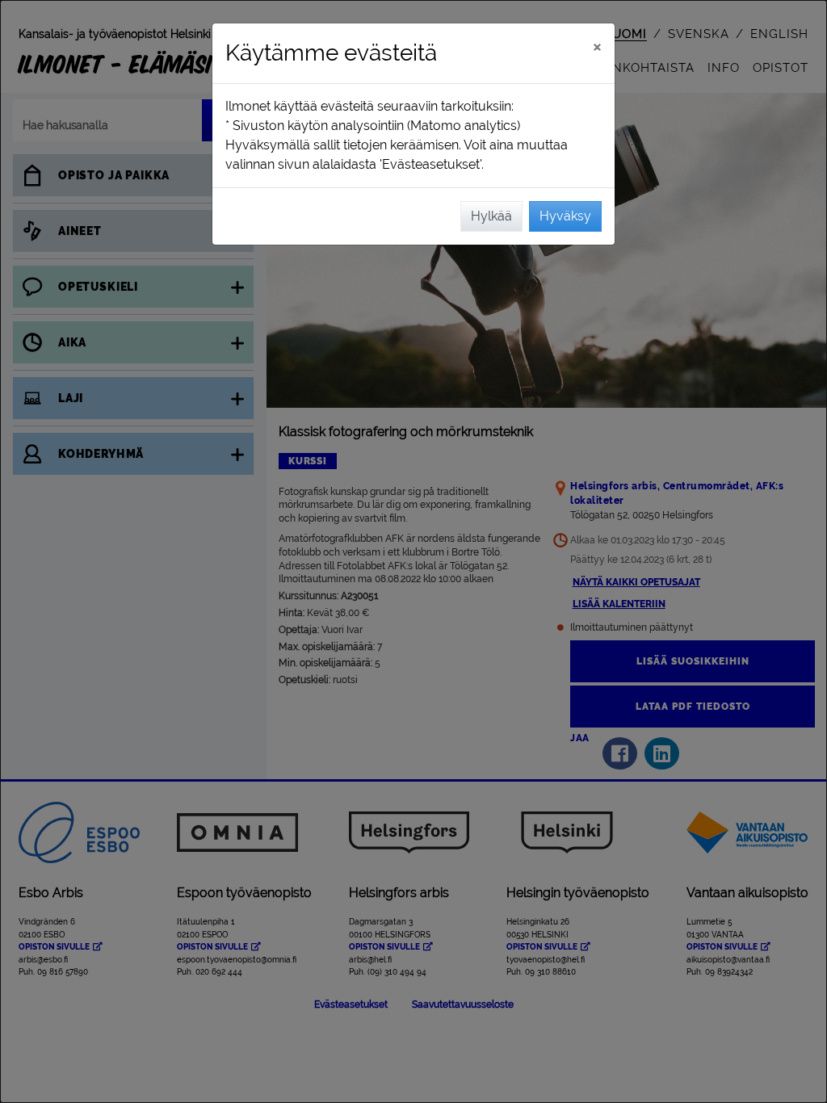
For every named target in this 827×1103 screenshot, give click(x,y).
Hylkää (491, 216)
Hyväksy (565, 216)
